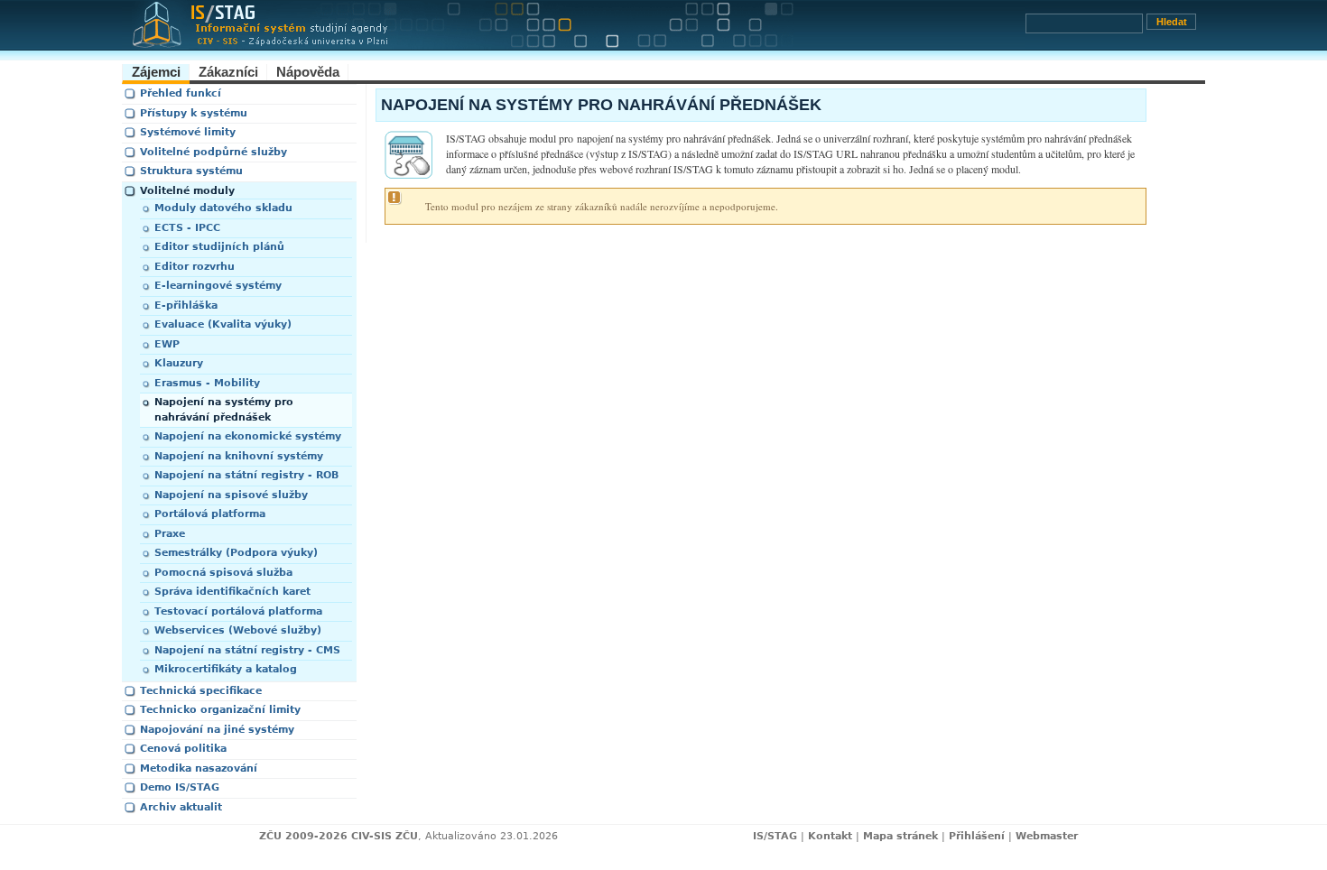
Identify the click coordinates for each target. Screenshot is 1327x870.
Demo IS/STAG (179, 787)
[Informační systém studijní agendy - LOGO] (573, 30)
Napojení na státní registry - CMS (247, 650)
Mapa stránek (900, 836)
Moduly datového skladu (223, 208)
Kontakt (830, 836)
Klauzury (178, 363)
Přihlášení (977, 836)
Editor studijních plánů (219, 247)
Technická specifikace (201, 691)
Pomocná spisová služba (223, 572)
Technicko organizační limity (220, 710)
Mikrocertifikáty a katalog (225, 669)
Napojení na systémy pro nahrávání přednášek (223, 409)
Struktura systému (191, 171)
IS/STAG (775, 836)
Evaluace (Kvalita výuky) (223, 324)
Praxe (169, 534)
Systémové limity (188, 132)
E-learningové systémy (218, 286)
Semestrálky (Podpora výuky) (236, 553)
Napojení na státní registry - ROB (246, 475)
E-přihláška (186, 305)
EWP (167, 344)
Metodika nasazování (198, 768)
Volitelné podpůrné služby (213, 152)
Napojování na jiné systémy (217, 730)
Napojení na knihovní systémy (238, 456)
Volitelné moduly (187, 191)
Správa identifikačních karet (232, 591)
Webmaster (1047, 836)
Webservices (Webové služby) (237, 630)
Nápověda (307, 71)
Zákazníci (228, 71)
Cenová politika (183, 748)
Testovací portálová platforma (238, 611)
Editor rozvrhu (194, 267)
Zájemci (156, 71)
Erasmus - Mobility (207, 383)
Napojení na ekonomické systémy (247, 436)
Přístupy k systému (193, 113)
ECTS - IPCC (187, 228)
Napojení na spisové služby (231, 495)
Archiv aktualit (181, 807)
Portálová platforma (209, 514)
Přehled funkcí (180, 93)
